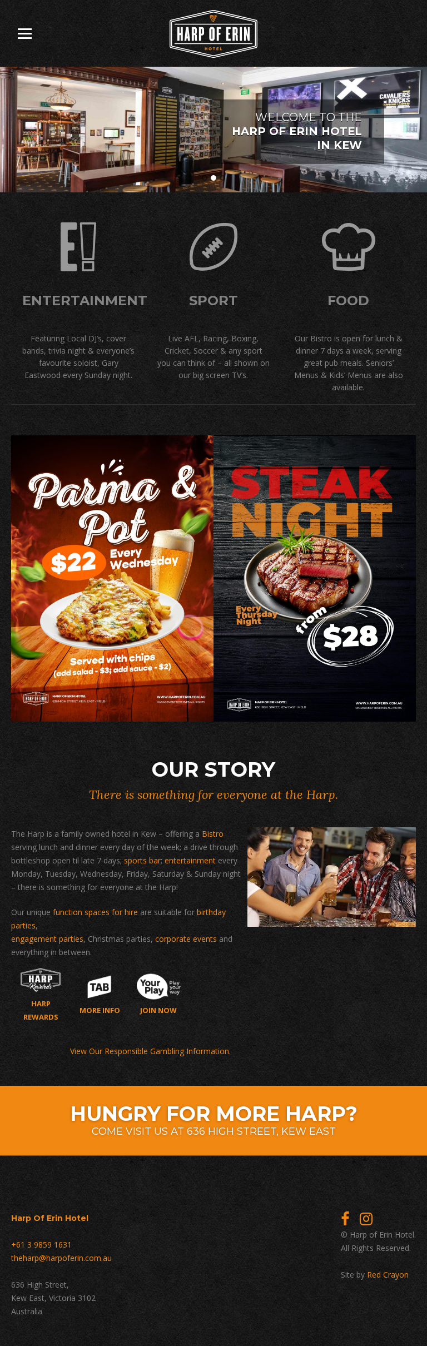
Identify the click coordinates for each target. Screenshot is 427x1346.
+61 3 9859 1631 (41, 1244)
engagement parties (47, 938)
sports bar (142, 860)
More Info (100, 1010)
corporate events (186, 938)
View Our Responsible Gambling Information (149, 1051)
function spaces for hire (95, 912)
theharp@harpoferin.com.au (61, 1258)
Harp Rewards (40, 1009)
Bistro (213, 833)
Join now (158, 1010)
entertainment (190, 860)
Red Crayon (388, 1274)
